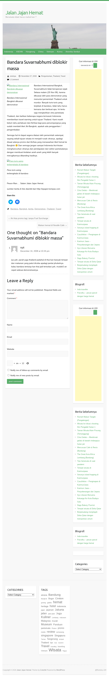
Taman (43, 639)
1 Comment (14, 80)
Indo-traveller (82, 289)
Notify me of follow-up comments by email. (29, 370)
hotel (53, 606)
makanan (63, 617)
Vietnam (50, 52)
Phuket (54, 628)
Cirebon (59, 598)
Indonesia (8, 52)
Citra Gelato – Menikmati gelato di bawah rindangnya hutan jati (88, 193)
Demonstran (40, 209)
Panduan (57, 624)
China (40, 52)
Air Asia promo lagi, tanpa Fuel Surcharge (28, 218)
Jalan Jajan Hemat (24, 12)
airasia (44, 595)
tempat (61, 639)
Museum (46, 624)
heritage (44, 606)
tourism (60, 643)
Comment (12, 298)
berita (30, 209)
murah (55, 621)
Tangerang (52, 639)
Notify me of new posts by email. (24, 375)
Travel (63, 76)
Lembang (55, 617)
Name (9, 325)
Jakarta (59, 609)
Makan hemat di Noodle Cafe (52, 225)
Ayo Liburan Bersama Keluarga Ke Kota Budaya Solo (87, 251)
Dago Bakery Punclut (86, 258)
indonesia (61, 606)
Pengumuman (46, 76)
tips (51, 643)
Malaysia (46, 621)
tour (55, 643)
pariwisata (45, 628)
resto (43, 632)
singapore (47, 635)
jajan (43, 610)
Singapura (59, 635)
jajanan (50, 609)
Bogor (51, 598)
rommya (13, 76)
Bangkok (23, 209)
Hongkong (30, 52)
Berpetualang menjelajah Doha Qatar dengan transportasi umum (87, 268)
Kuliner (46, 617)
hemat (57, 602)
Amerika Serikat (73, 52)
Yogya (64, 651)
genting (43, 603)
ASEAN (19, 52)
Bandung (54, 594)
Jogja (59, 613)
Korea (59, 52)
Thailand (56, 76)
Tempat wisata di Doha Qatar (89, 262)
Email (9, 337)
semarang (60, 632)
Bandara (14, 209)
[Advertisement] (88, 111)
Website (10, 349)
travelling (61, 647)
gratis (49, 603)
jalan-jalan (51, 614)
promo (61, 628)
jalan (44, 613)
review (51, 631)
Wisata (55, 650)
